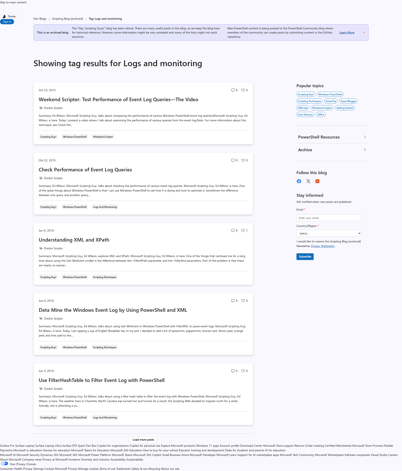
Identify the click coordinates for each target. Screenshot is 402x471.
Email (300, 209)
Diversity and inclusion (95, 459)
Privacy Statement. (323, 246)
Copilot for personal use (145, 446)
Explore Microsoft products (178, 446)
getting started (344, 107)
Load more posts (143, 439)
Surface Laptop (24, 446)
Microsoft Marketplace (329, 455)
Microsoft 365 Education (126, 450)
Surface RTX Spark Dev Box (79, 446)
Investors (74, 459)
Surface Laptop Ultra (48, 446)
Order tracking (314, 446)
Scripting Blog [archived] (67, 19)
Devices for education (56, 450)
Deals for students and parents (244, 450)
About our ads (170, 469)
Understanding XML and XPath (74, 239)
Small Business (171, 455)
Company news (31, 459)
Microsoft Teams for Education (90, 450)
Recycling (154, 469)
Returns (299, 446)
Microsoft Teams (122, 455)
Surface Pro (7, 446)
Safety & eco (139, 469)
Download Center (251, 446)
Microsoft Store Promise (367, 446)
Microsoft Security (28, 455)
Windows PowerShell (330, 94)
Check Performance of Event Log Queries (85, 169)
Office (320, 114)
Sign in (7, 21)
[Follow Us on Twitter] (308, 181)
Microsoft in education (27, 450)
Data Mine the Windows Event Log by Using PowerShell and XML (113, 309)
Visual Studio (379, 455)
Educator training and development (201, 450)
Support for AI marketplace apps (258, 455)
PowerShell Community (303, 28)
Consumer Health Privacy (16, 469)
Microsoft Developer (203, 455)
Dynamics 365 (49, 455)
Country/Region (307, 226)
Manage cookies (88, 469)
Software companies (357, 455)
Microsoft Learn (226, 455)
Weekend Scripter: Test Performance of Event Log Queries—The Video (118, 99)
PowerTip (331, 101)
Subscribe (305, 256)
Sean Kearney (305, 114)
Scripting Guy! (306, 94)
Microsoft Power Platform (94, 455)
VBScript (303, 107)
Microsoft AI (8, 455)
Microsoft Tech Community (297, 455)
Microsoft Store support (278, 446)
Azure (185, 455)
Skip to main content (13, 2)
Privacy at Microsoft (55, 459)
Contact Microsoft (55, 469)
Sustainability (134, 459)
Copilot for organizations (113, 446)
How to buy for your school (160, 450)
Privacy (73, 469)
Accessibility (118, 459)
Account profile (229, 446)
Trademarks (123, 469)
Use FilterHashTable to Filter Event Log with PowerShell (102, 380)
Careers (393, 455)
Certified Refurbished (338, 446)
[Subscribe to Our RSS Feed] (317, 181)
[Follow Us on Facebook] (299, 181)
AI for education (275, 450)
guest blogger (348, 101)
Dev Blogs (40, 19)
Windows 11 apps (207, 446)
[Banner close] (364, 32)
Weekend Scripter (322, 107)
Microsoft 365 (68, 455)
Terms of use (107, 469)
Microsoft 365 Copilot (147, 455)
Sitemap (38, 469)
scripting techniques (309, 101)
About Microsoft (10, 459)
